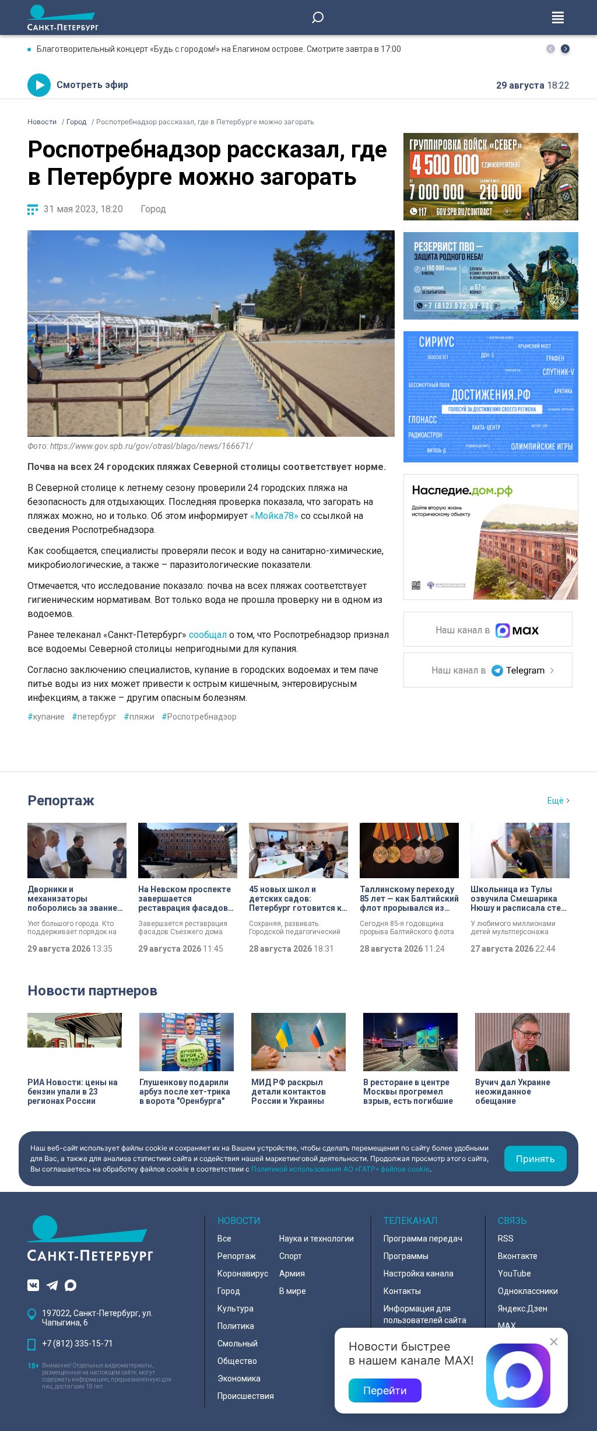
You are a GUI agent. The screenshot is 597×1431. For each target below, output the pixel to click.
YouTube (514, 1273)
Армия (292, 1273)
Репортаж (60, 800)
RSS (506, 1238)
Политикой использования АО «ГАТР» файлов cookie (340, 1169)
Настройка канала (419, 1273)
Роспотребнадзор (199, 716)
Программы (406, 1256)
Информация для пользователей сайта (425, 1314)
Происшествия (245, 1396)
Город (153, 209)
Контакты (402, 1291)
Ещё (555, 800)
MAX (507, 1326)
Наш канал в (464, 630)
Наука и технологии (316, 1238)
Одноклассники (528, 1291)
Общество (237, 1361)
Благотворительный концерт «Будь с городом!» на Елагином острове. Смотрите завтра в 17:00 (219, 49)
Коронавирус (242, 1273)
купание (46, 716)
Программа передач (423, 1238)
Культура (235, 1308)
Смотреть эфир (92, 84)
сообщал (208, 634)
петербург (94, 716)
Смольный (237, 1343)
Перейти (385, 1390)
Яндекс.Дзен (522, 1308)
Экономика (239, 1378)
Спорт (290, 1256)
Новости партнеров (92, 991)
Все (224, 1238)
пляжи (139, 716)
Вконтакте (518, 1256)
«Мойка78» (274, 515)
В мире (292, 1291)
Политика (235, 1326)
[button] (565, 48)
